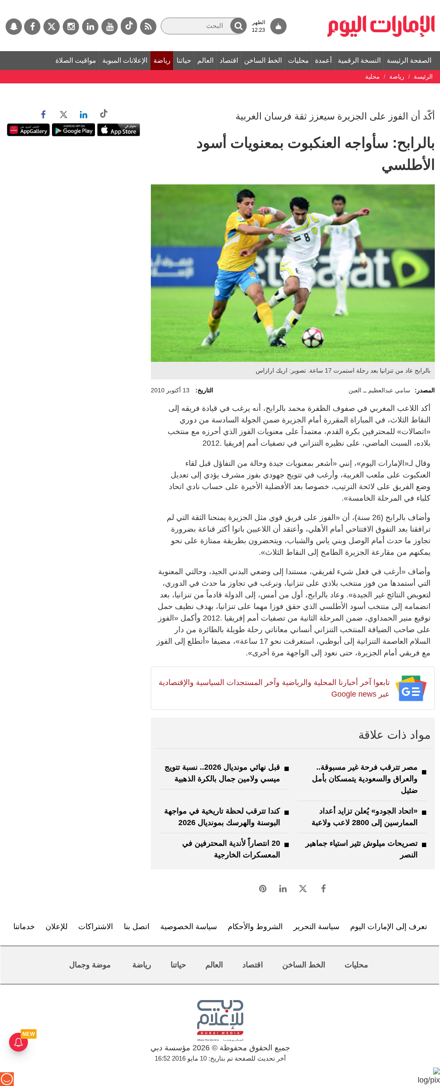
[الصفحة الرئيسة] (381, 4)
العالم (205, 60)
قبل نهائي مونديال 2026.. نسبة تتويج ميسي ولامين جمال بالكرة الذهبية (222, 773)
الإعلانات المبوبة (124, 60)
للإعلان (56, 926)
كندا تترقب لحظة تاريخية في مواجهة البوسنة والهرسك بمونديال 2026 (222, 817)
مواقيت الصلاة (75, 60)
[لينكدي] (90, 26)
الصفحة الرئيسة (409, 60)
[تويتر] (51, 26)
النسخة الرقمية (359, 60)
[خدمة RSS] (148, 26)
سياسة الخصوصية (188, 926)
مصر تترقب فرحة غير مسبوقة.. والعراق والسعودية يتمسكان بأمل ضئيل (365, 779)
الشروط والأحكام (255, 926)
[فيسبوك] (32, 26)
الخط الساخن (263, 60)
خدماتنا (24, 926)
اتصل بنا (137, 926)
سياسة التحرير (316, 926)
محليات (298, 60)
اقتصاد (229, 60)
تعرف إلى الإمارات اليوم (388, 926)
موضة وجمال (90, 965)
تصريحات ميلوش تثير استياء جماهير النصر (362, 849)
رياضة (162, 60)
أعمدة (323, 60)
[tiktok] (129, 26)
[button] (238, 26)
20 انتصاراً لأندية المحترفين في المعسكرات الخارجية (231, 849)
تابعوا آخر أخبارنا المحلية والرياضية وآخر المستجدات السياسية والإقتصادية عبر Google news (274, 688)
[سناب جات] (14, 26)
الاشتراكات (95, 926)
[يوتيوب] (109, 26)
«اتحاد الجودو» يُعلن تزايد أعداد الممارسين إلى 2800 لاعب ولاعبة (365, 817)
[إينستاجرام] (71, 26)
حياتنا (184, 60)
